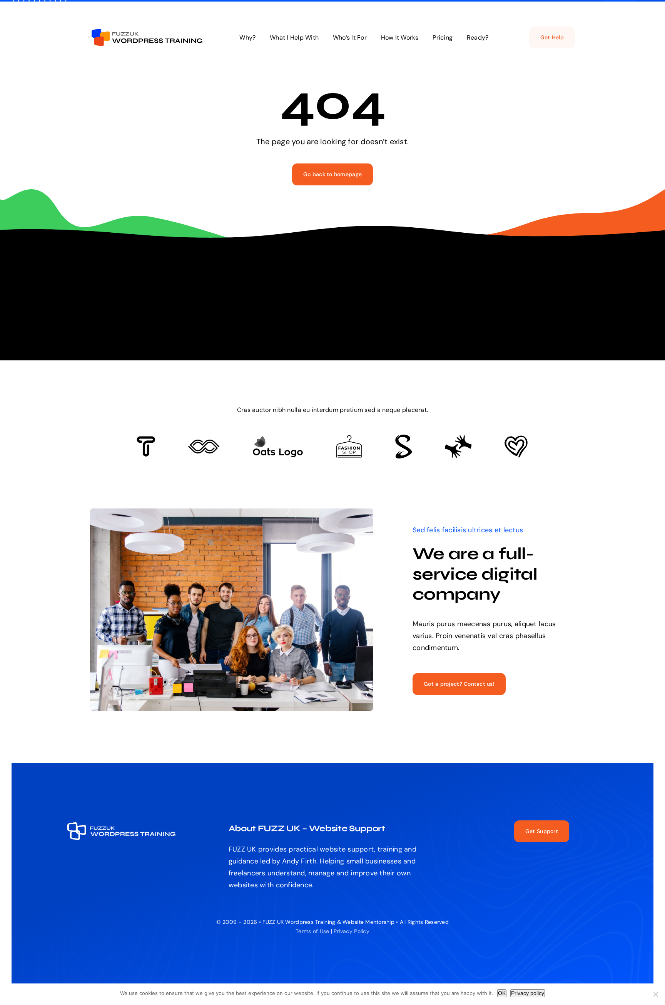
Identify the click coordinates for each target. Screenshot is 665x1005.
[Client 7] (403, 438)
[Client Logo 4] (349, 438)
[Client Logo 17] (277, 439)
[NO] (655, 994)
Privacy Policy (351, 931)
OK (502, 993)
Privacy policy (527, 993)
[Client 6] (146, 439)
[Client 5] (204, 443)
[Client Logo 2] (516, 438)
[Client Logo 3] (458, 438)
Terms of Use (312, 931)
